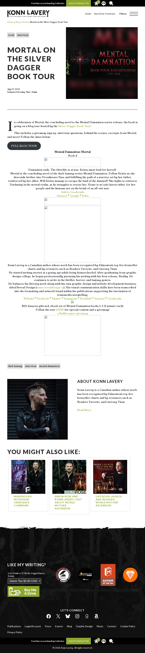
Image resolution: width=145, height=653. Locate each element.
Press (48, 626)
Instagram (70, 298)
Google (74, 196)
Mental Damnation (49, 366)
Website (29, 298)
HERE (60, 309)
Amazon (62, 196)
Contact (111, 626)
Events (59, 626)
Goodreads (114, 298)
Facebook (43, 298)
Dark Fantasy (15, 366)
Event (11, 35)
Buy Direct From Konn (104, 13)
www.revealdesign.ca (49, 287)
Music (100, 626)
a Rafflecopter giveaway (72, 313)
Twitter (56, 298)
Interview (22, 35)
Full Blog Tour (24, 146)
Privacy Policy (14, 632)
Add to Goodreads (72, 192)
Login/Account (33, 626)
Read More (84, 410)
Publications (14, 626)
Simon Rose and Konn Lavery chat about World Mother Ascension (68, 502)
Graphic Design (84, 626)
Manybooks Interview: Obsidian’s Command (22, 501)
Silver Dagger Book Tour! (74, 126)
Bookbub (85, 298)
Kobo (85, 196)
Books (88, 13)
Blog (69, 626)
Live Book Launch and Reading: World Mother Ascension (109, 501)
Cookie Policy (127, 626)
